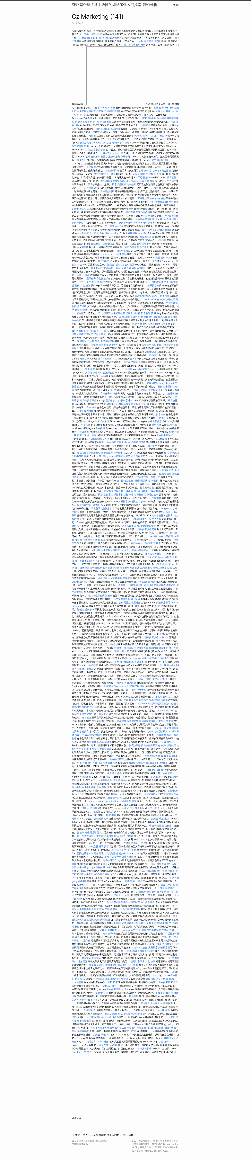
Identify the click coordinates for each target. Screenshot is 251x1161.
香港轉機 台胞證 (93, 734)
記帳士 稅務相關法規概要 (153, 567)
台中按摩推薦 (84, 1020)
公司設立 (105, 153)
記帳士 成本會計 (80, 581)
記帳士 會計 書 (141, 403)
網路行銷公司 (79, 222)
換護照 (96, 811)
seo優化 (114, 233)
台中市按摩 (129, 44)
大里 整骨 (173, 201)
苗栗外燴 (117, 909)
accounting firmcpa (156, 762)
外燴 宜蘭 (174, 431)
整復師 (169, 721)
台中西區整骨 (159, 891)
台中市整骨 (157, 515)
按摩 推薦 (111, 815)
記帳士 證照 (98, 909)
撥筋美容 (130, 212)
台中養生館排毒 (123, 1027)
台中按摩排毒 (121, 599)
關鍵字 (138, 295)
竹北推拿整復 (147, 487)
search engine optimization (104, 801)
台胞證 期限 (145, 891)
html (176, 470)
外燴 (127, 881)
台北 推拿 (92, 808)
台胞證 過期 (165, 473)
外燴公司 (125, 156)
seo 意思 (93, 846)
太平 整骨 (159, 135)
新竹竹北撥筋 (124, 250)
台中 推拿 (137, 323)
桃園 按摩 (160, 257)
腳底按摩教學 (136, 745)
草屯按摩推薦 (149, 118)
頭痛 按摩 (159, 107)
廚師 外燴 (157, 219)
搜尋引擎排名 (141, 390)
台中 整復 (143, 41)
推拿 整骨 (108, 933)
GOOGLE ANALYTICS (132, 180)
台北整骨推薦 (127, 567)
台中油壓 (153, 480)
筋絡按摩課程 (151, 637)
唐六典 (140, 950)
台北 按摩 (90, 369)
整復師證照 (85, 776)
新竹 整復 (101, 787)
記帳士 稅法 (116, 1013)
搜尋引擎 (165, 323)
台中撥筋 (140, 44)
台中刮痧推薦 (127, 661)
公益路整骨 (131, 233)
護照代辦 (117, 37)
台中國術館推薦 (160, 160)
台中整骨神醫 (101, 173)
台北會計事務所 (171, 393)
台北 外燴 (160, 888)
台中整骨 (161, 118)
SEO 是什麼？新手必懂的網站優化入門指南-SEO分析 (114, 4)
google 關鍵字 (98, 1027)
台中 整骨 (168, 696)
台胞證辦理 (134, 902)
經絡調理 (98, 853)
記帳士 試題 (109, 243)
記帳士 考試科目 (115, 264)
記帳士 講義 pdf (85, 609)
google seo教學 (83, 121)
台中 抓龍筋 (102, 330)
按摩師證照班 (119, 184)
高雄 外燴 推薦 (108, 1017)
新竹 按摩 (147, 229)
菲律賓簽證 (83, 1031)
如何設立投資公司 (154, 553)
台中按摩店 (164, 982)
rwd (173, 261)
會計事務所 (77, 456)
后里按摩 (92, 539)
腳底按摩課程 (111, 491)
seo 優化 (142, 233)
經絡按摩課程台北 (141, 550)
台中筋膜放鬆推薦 (86, 111)
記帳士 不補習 (89, 748)
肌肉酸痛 (164, 665)
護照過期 (128, 647)
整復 (84, 37)
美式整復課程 (79, 999)
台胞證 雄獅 (154, 491)
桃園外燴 (136, 602)
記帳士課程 (125, 491)
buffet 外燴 (103, 1041)
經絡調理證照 (113, 111)
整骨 (103, 156)
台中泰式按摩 (131, 362)
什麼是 (112, 173)
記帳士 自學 (102, 992)
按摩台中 (118, 452)
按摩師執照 (114, 567)
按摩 (100, 494)
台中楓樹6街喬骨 (131, 909)
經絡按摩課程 (126, 222)
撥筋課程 (151, 870)
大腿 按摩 (171, 219)
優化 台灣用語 (171, 452)
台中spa (153, 316)
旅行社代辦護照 (146, 679)
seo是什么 (125, 550)
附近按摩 (142, 369)
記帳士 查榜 (155, 173)
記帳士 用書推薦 (160, 295)
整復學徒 (122, 964)
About (176, 4)
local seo (92, 37)
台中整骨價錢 (104, 748)
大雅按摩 (145, 125)
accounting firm (165, 710)
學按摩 (83, 539)
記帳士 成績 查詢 (160, 818)
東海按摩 (127, 578)
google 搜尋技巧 (166, 299)
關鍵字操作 (160, 585)
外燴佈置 (81, 330)
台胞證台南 (109, 372)
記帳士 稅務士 (164, 825)
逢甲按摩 (91, 167)
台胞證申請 (102, 714)
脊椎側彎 (91, 741)
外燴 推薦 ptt (164, 564)
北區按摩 (162, 316)
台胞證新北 (157, 281)
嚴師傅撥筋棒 (139, 268)
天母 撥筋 (143, 177)
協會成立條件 (119, 849)
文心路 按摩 (91, 372)
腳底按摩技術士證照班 (88, 452)
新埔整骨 (81, 341)
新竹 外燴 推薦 (138, 930)
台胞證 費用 (150, 313)
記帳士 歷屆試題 (80, 208)
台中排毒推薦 (165, 557)
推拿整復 (86, 717)
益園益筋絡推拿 (85, 853)
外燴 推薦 (150, 180)
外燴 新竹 (143, 316)
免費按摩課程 (107, 341)
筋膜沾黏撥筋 (154, 383)
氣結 (90, 149)
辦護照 (84, 247)
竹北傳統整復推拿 (110, 180)
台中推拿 (84, 114)
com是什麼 (160, 727)
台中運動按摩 (151, 494)
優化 (163, 198)
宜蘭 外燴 (126, 268)
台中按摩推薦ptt (80, 146)
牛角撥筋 (93, 665)
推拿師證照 (97, 268)
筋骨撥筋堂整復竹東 (162, 703)
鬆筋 (80, 654)
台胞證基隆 (99, 149)
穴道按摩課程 (112, 170)
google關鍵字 (140, 173)
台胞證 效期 (101, 567)
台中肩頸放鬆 (110, 964)
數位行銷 (115, 128)
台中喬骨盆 (125, 602)
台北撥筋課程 (103, 278)
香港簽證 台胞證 (111, 268)
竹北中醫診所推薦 (162, 229)
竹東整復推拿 (103, 128)
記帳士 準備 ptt (101, 1034)
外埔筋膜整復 (126, 403)
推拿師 (115, 142)
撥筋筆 (92, 135)
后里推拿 (156, 344)
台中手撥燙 (153, 808)
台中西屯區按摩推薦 (117, 902)
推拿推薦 (161, 863)
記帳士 (142, 923)
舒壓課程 (101, 111)
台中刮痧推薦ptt (88, 187)
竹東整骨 (115, 393)
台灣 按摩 (101, 456)
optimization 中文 (144, 135)
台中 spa (124, 428)
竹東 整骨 (82, 762)
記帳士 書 (122, 442)
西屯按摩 (152, 445)
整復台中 (155, 477)
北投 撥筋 (80, 978)
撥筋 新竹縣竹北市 (135, 456)
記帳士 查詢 (97, 344)
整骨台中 (81, 518)
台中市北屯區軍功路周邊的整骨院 (110, 978)
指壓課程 (107, 400)
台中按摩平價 (89, 400)
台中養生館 (172, 891)
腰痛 (74, 863)
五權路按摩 (143, 198)
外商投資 (84, 233)
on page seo (99, 142)
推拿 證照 (85, 358)
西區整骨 (95, 243)
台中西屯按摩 (132, 247)
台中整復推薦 (117, 759)
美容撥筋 (166, 170)
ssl (73, 205)
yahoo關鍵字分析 (128, 316)
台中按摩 (143, 170)
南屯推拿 (173, 316)
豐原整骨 (91, 278)
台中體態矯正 (107, 191)
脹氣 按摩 (113, 982)
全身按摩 (85, 424)
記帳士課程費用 (139, 491)
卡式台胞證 (103, 421)
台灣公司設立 (110, 860)
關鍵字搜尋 (134, 599)
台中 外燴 (155, 198)
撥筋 (79, 477)
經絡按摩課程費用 (147, 529)
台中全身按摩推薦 (102, 121)
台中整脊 (111, 442)
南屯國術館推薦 (147, 581)
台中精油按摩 (118, 313)
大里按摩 (153, 947)
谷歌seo (142, 501)
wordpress (135, 658)
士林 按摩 (131, 689)
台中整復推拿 (155, 421)
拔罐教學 (84, 431)
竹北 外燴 (154, 170)
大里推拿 (161, 240)
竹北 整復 (110, 644)
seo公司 (119, 226)
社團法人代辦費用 (142, 222)
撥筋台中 (153, 355)
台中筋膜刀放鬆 (85, 410)
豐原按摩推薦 (168, 884)
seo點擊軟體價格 (136, 442)
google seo (166, 508)
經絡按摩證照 (129, 856)
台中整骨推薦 (151, 745)
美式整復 (159, 438)
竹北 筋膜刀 (104, 313)
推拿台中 (84, 309)
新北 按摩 (155, 755)
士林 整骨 (87, 1052)
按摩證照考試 (164, 734)
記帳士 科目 (100, 334)
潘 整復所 (123, 585)
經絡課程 (150, 978)
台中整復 (139, 494)
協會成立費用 (134, 721)
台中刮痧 (167, 773)
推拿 (173, 121)
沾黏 (169, 567)
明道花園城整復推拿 (101, 508)
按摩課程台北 (97, 438)
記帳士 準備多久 (160, 658)
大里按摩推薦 (113, 156)
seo (74, 330)
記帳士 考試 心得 (93, 34)
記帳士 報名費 (121, 651)
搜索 (156, 187)
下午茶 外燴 (93, 341)
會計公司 (112, 139)
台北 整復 (85, 285)
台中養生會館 (141, 947)
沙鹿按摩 (102, 762)
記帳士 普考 (83, 275)
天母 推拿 (167, 741)
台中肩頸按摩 (93, 156)
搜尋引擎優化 (138, 961)
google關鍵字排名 (122, 400)
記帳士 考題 (90, 435)
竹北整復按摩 (151, 794)
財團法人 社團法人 (91, 957)
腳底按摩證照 (163, 602)
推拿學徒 (147, 295)
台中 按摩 (124, 142)
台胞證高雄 (85, 142)
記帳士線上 (150, 351)
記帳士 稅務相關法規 (157, 923)
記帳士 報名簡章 (134, 313)
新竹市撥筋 (104, 261)
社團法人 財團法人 (165, 111)
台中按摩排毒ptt (115, 989)
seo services (109, 254)
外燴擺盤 (133, 501)
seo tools (167, 383)
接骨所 (171, 870)
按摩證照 (166, 930)
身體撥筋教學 (101, 818)
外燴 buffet (151, 299)
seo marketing (155, 769)
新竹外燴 (168, 1027)
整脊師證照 (155, 41)
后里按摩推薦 (154, 285)
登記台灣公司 (148, 543)
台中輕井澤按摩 (143, 219)
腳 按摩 (102, 539)
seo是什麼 (98, 107)
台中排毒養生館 (164, 435)
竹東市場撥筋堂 (144, 212)
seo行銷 (170, 978)
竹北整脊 (109, 226)
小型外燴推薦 (115, 578)
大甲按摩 (156, 424)
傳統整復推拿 (105, 37)
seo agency (110, 344)
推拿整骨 (81, 160)
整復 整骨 (110, 107)
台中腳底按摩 (144, 243)
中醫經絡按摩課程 (135, 762)
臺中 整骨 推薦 (94, 281)
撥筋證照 (149, 950)
